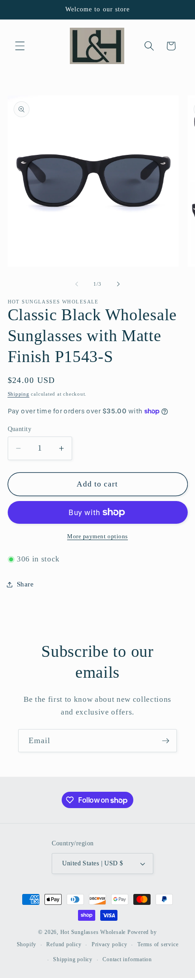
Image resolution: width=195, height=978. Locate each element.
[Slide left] (77, 284)
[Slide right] (118, 284)
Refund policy (63, 944)
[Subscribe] (165, 741)
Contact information (127, 959)
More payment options (97, 536)
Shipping (18, 394)
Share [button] (25, 584)
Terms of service (157, 944)
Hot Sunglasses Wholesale (93, 932)
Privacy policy (109, 944)
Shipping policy (73, 959)
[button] (20, 46)
